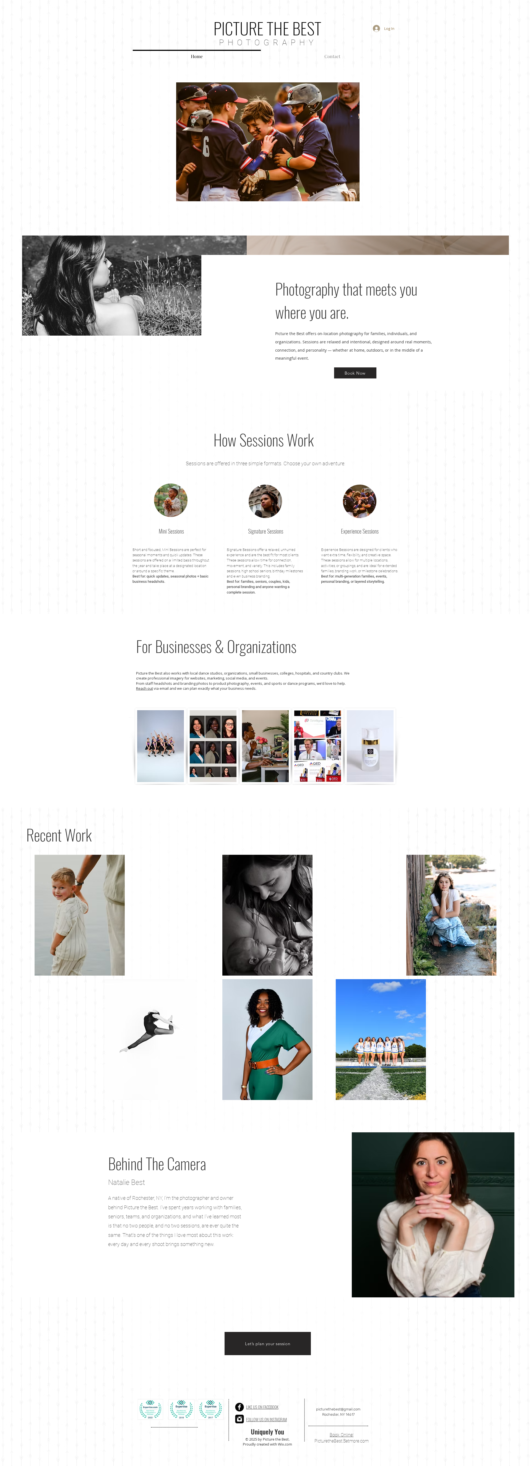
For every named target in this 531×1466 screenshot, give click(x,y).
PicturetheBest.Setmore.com (341, 1441)
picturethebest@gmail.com (338, 1409)
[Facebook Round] (239, 1407)
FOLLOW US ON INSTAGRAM (266, 1419)
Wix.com (285, 1444)
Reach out (144, 688)
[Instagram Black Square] (239, 1419)
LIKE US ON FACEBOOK (262, 1407)
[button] (268, 141)
